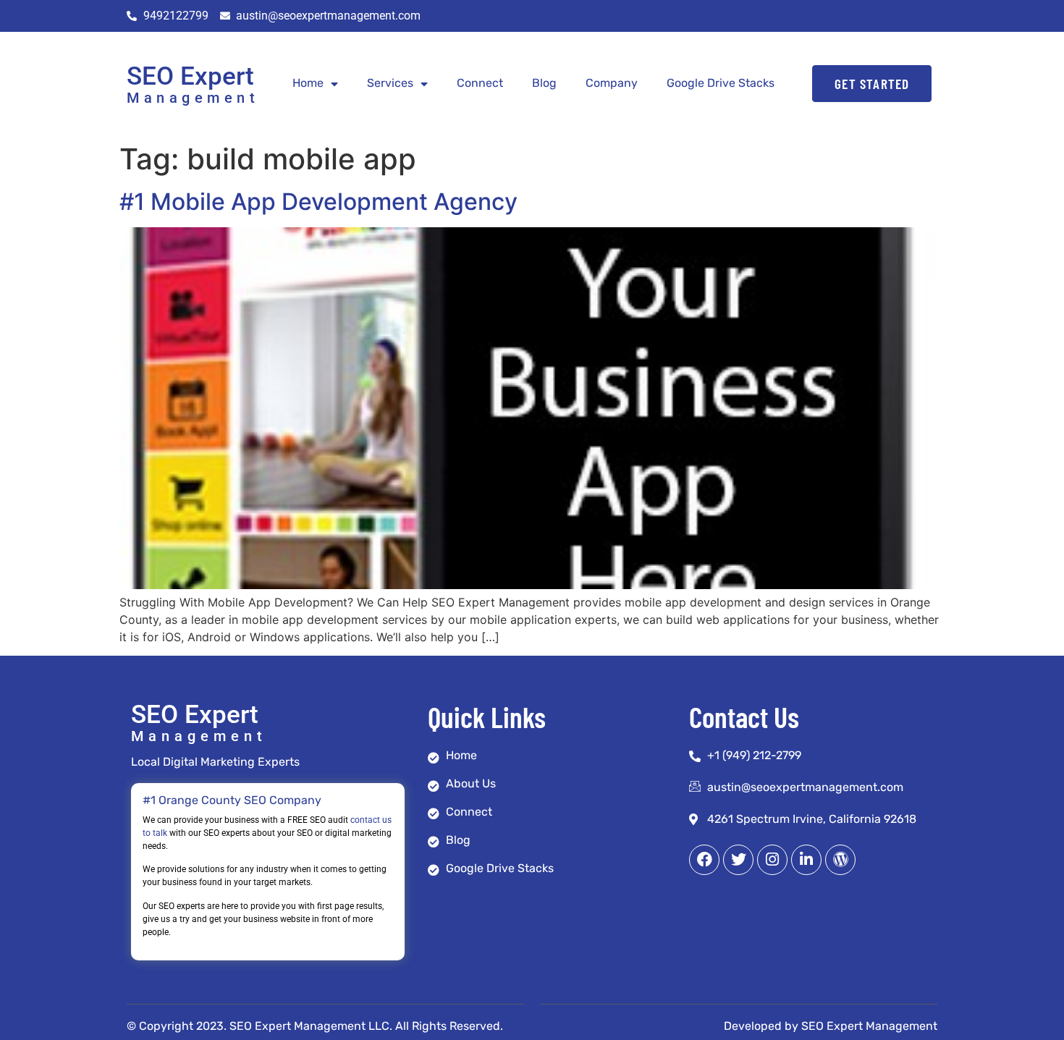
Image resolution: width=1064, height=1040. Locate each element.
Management (193, 97)
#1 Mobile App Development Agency (318, 201)
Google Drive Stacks (720, 83)
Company (612, 83)
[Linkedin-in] (806, 860)
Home (308, 83)
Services (390, 83)
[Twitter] (738, 860)
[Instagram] (772, 860)
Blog (544, 83)
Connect (480, 83)
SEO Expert (190, 76)
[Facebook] (704, 860)
